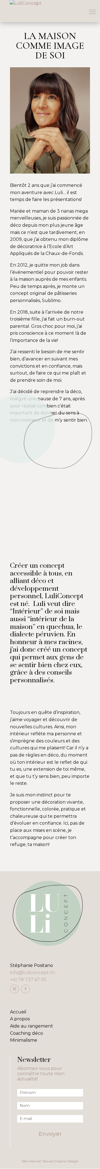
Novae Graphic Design (61, 1161)
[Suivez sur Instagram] (14, 989)
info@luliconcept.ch (32, 972)
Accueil (18, 1012)
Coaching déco (26, 1033)
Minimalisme (23, 1040)
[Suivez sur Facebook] (25, 989)
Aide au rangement (31, 1026)
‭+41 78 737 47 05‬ (28, 979)
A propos (20, 1018)
